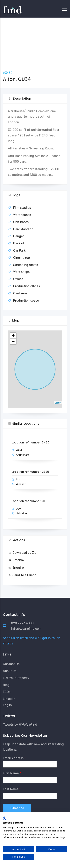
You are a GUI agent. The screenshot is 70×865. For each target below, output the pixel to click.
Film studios (22, 208)
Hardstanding (23, 229)
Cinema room (22, 258)
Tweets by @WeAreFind (20, 724)
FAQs (6, 692)
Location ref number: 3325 (30, 472)
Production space (26, 300)
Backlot (18, 243)
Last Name (10, 789)
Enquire (18, 567)
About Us (9, 671)
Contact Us (11, 664)
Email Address (13, 758)
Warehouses (22, 215)
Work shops (21, 272)
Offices (18, 279)
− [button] (13, 341)
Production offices (26, 286)
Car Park (19, 250)
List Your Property (16, 678)
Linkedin (9, 699)
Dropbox (18, 560)
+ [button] (13, 335)
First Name (11, 773)
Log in (7, 705)
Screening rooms (25, 265)
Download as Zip (24, 553)
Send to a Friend (24, 575)
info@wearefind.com (26, 628)
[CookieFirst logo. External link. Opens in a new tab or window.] (4, 818)
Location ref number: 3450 (30, 442)
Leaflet (58, 402)
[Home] (12, 8)
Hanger (18, 236)
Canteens (20, 293)
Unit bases (21, 222)
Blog (6, 685)
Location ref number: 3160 (30, 501)
